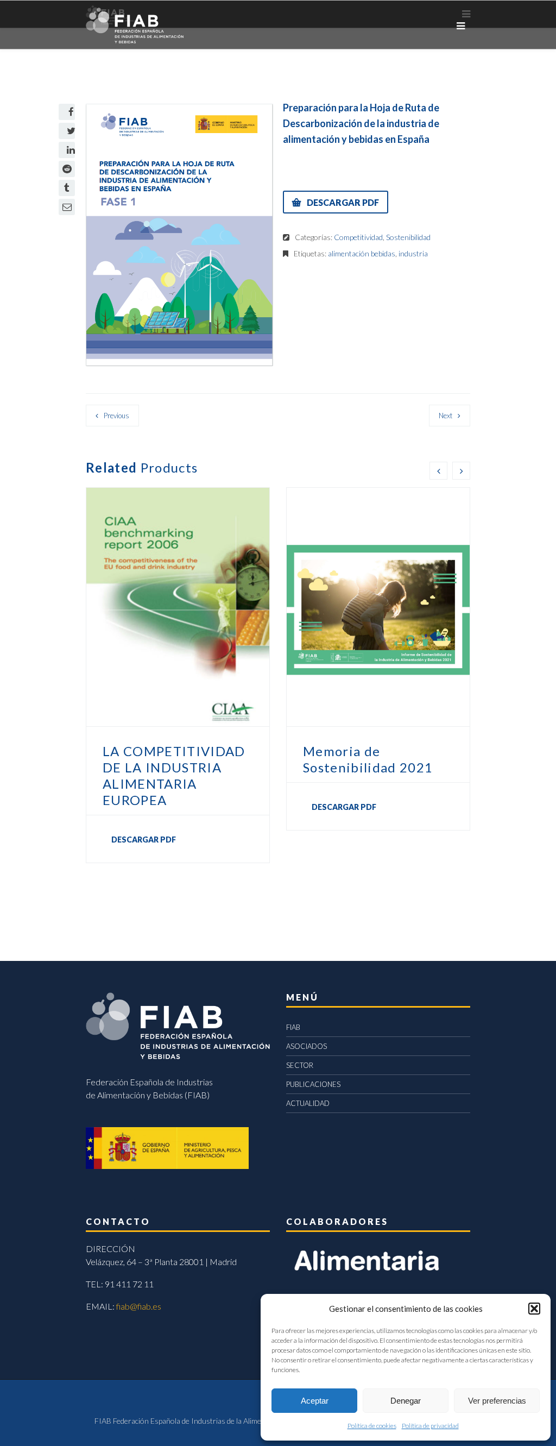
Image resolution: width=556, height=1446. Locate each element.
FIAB (293, 1027)
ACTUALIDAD (308, 1103)
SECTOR (299, 1065)
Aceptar (314, 1400)
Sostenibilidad (408, 237)
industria (413, 253)
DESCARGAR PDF (343, 202)
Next (445, 415)
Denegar (405, 1400)
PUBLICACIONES (313, 1084)
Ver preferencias (497, 1400)
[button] (534, 1308)
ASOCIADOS (306, 1046)
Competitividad (358, 237)
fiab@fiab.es (138, 1306)
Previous (116, 415)
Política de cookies (372, 1426)
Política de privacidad (430, 1426)
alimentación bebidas (361, 253)
